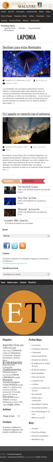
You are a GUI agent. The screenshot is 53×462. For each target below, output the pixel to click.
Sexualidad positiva (39, 408)
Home (3, 12)
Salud (6, 399)
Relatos (16, 397)
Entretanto (9, 30)
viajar (10, 404)
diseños (16, 358)
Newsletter (32, 282)
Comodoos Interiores (40, 349)
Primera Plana (15, 21)
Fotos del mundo (38, 377)
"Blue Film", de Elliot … (28, 198)
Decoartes (20, 12)
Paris (20, 387)
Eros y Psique (6, 16)
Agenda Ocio (9, 28)
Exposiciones (9, 365)
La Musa (35, 384)
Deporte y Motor (20, 16)
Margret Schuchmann (11, 381)
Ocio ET (11, 12)
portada (9, 83)
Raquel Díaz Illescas (10, 394)
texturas (15, 402)
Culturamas (15, 353)
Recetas (22, 28)
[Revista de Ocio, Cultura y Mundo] (26, 5)
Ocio (9, 387)
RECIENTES (8, 181)
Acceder (35, 429)
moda (5, 384)
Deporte (17, 355)
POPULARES (29, 181)
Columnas (40, 16)
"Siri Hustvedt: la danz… (28, 186)
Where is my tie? (38, 418)
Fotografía (7, 367)
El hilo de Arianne (39, 370)
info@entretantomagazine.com (15, 263)
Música (26, 21)
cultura (6, 353)
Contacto (23, 282)
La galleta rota (37, 381)
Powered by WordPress (16, 457)
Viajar (48, 12)
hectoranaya (41, 147)
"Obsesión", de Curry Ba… (29, 209)
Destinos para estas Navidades (22, 47)
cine (13, 347)
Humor (13, 372)
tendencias (7, 402)
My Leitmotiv (37, 394)
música (13, 384)
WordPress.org (38, 439)
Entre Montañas (38, 373)
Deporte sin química (40, 360)
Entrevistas (35, 21)
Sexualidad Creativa (40, 404)
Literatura (8, 377)
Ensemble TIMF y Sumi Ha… (17, 220)
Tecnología (13, 400)
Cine (48, 16)
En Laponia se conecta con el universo (26, 113)
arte (22, 345)
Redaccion (43, 80)
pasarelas (6, 390)
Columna (16, 350)
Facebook (6, 245)
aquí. (20, 432)
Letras (31, 16)
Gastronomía (32, 12)
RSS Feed (22, 245)
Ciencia (4, 21)
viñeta (17, 404)
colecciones (7, 350)
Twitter (14, 245)
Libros (15, 374)
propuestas (7, 392)
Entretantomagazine (14, 454)
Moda (41, 12)
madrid (17, 377)
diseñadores (8, 358)
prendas (13, 390)
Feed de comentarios (40, 436)
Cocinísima (36, 345)
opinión (15, 387)
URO (21, 402)
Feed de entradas (39, 432)
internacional (7, 375)
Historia (6, 372)
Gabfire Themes (41, 457)
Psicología (16, 392)
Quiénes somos (12, 282)
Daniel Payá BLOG (39, 356)
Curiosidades (8, 355)
